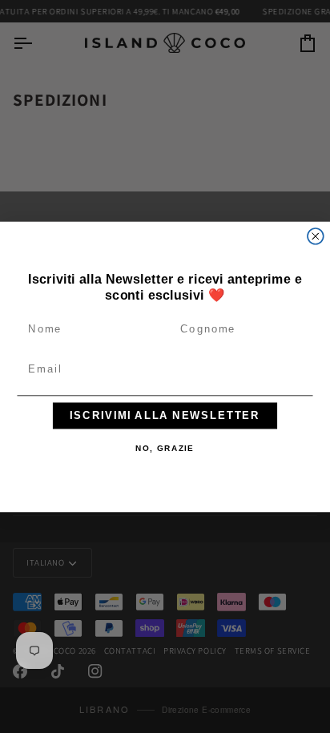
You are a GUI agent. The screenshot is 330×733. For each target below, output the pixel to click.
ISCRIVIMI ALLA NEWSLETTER (165, 415)
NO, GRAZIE (164, 448)
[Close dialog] (316, 236)
